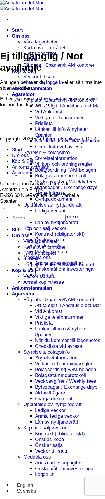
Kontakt (31, 259)
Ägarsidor (23, 94)
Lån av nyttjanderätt (56, 222)
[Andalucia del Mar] (22, 5)
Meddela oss (37, 457)
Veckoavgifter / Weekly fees (65, 381)
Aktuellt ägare (50, 393)
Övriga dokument (53, 199)
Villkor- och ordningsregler (63, 164)
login (46, 99)
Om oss (20, 36)
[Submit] (14, 225)
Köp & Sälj (23, 161)
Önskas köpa (49, 439)
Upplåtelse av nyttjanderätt (52, 205)
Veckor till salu (39, 77)
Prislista (44, 123)
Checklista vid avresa (58, 146)
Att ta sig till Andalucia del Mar (68, 106)
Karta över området (44, 47)
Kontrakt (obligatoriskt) (60, 234)
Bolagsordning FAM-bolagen (65, 170)
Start (17, 30)
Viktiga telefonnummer (59, 117)
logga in (54, 82)
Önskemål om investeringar (65, 269)
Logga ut (44, 474)
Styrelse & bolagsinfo (46, 152)
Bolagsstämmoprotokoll (60, 176)
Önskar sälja (49, 445)
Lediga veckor (50, 211)
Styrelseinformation (56, 158)
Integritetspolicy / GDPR (69, 139)
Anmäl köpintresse (43, 282)
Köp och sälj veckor (44, 228)
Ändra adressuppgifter (59, 463)
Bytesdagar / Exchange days (66, 187)
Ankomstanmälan (30, 167)
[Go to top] (2, 208)
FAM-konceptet (39, 253)
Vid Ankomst (48, 111)
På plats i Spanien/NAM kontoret (58, 65)
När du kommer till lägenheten (67, 340)
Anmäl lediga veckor (57, 416)
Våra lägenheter (40, 42)
